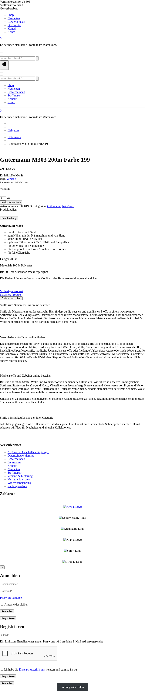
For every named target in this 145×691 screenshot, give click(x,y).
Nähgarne (13, 130)
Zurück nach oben (11, 298)
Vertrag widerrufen (19, 479)
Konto (11, 32)
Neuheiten (14, 18)
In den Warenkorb (11, 202)
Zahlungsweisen (17, 486)
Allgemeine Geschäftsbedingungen (28, 452)
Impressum (14, 462)
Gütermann (14, 137)
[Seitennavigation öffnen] (4, 65)
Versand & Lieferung (20, 476)
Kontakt (12, 28)
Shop (11, 14)
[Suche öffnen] (1, 55)
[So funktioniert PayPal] (72, 506)
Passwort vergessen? (12, 597)
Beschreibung (9, 218)
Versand (11, 178)
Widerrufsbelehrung (19, 482)
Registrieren (8, 618)
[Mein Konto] (1, 52)
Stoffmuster (14, 25)
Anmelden (7, 611)
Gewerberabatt (16, 21)
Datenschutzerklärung (21, 455)
